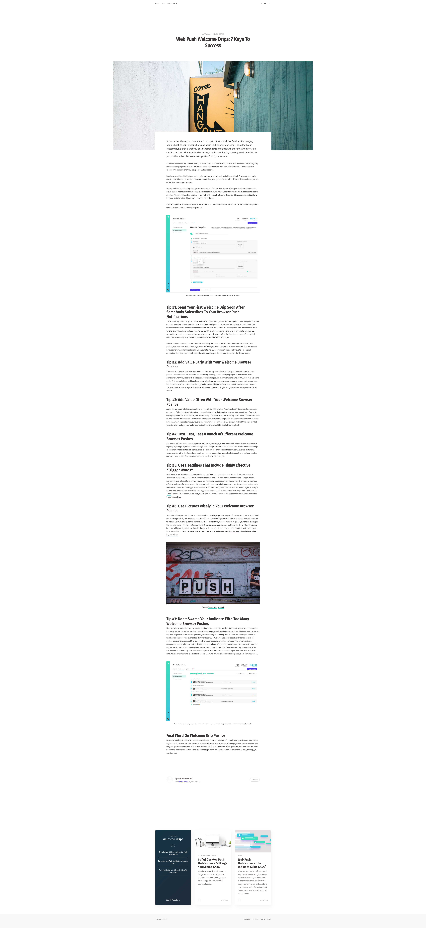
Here (169, 494)
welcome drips (218, 34)
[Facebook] (261, 4)
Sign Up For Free (173, 3)
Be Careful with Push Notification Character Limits (173, 862)
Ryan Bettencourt (183, 779)
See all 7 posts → (173, 900)
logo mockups (172, 534)
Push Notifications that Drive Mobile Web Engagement (173, 871)
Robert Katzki (212, 607)
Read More (255, 780)
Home (157, 3)
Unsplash (221, 607)
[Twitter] (265, 3)
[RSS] (269, 3)
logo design (234, 531)
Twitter (263, 919)
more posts (183, 781)
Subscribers (158, 919)
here (179, 497)
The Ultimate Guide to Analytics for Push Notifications (173, 853)
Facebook (255, 919)
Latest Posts (246, 919)
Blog (163, 3)
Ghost (269, 919)
